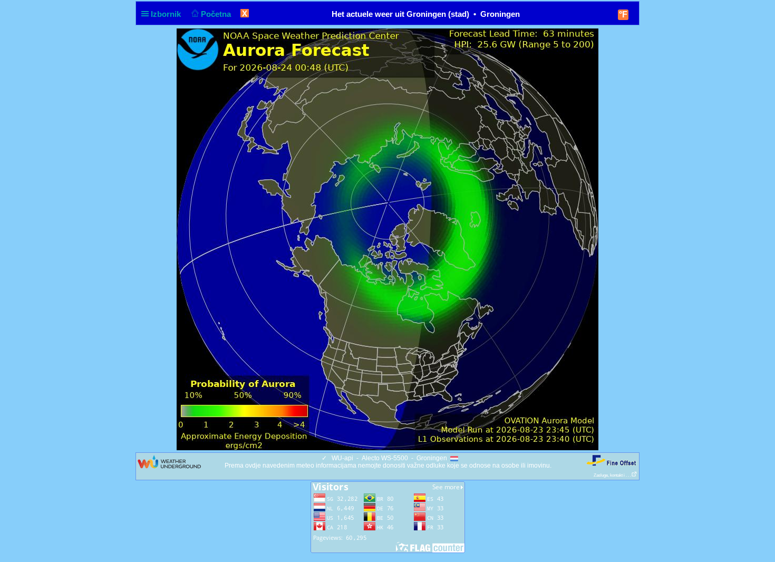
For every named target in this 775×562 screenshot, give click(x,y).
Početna (217, 13)
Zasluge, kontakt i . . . (612, 475)
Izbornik (167, 13)
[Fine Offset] (611, 460)
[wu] (169, 461)
